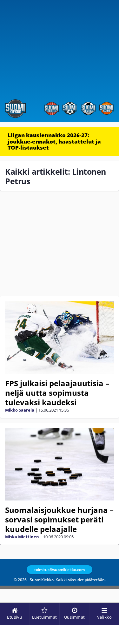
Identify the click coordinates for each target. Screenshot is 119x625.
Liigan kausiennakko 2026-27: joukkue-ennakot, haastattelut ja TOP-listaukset (54, 141)
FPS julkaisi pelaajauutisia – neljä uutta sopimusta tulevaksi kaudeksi (57, 392)
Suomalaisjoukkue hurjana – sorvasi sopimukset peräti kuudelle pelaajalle (59, 519)
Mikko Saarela (19, 410)
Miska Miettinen (22, 537)
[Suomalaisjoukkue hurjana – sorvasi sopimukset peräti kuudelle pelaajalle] (59, 464)
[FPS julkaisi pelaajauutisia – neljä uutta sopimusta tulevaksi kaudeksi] (59, 337)
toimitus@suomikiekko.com (59, 569)
